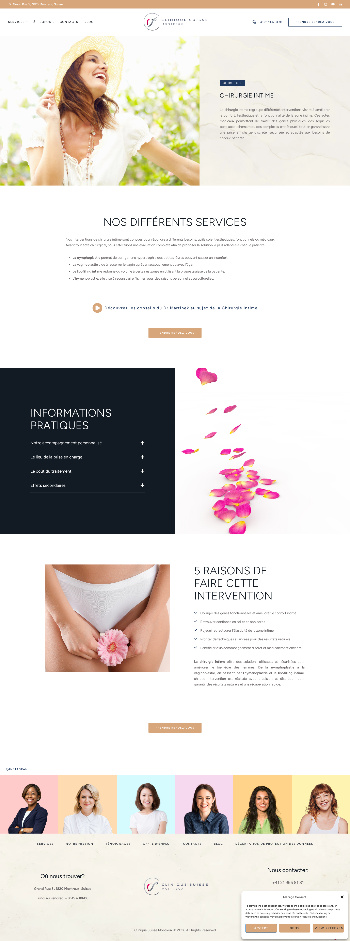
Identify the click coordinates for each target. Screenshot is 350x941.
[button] (342, 897)
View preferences (329, 928)
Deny (295, 928)
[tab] (87, 443)
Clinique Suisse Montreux (153, 930)
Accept (261, 928)
